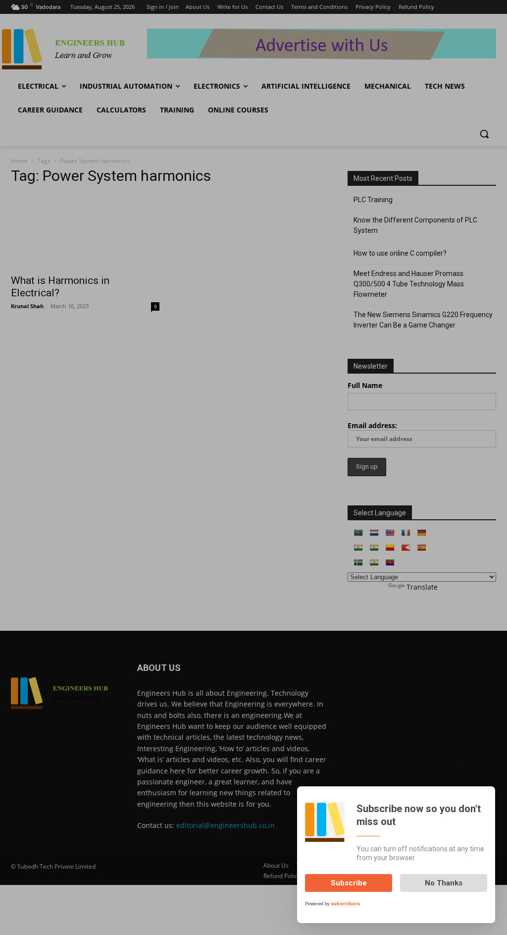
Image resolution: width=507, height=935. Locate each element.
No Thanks (443, 883)
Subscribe (349, 883)
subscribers (345, 903)
